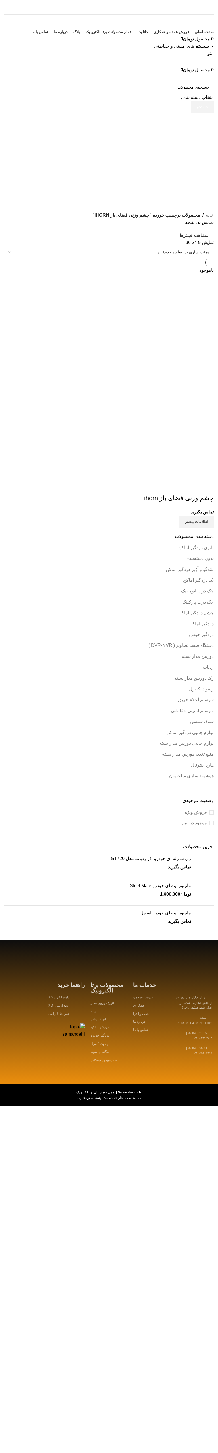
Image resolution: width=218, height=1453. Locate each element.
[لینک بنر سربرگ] (109, 726)
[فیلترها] (211, 1127)
